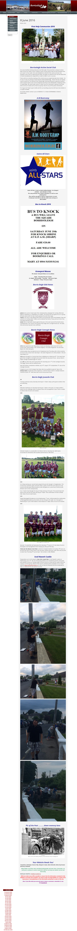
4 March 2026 (8, 928)
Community (35, 12)
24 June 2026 (8, 904)
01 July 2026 (8, 902)
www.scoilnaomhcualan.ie (31, 565)
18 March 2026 (8, 925)
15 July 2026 (8, 899)
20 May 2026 (8, 911)
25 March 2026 (8, 923)
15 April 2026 (8, 919)
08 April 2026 (8, 920)
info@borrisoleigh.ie (36, 874)
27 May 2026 (8, 910)
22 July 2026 (8, 898)
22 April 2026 (8, 917)
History (26, 12)
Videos (11, 25)
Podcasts (12, 27)
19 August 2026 (8, 892)
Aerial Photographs (13, 21)
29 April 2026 (8, 916)
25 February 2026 (8, 929)
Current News (11, 12)
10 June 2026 (8, 907)
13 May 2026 (8, 913)
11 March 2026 (8, 926)
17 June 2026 (8, 905)
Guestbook (12, 30)
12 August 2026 (8, 893)
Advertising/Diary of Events (49, 12)
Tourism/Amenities (62, 12)
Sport (18, 12)
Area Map (12, 23)
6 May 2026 (8, 914)
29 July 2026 (8, 896)
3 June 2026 (8, 908)
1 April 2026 (8, 922)
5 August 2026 (8, 895)
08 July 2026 (8, 901)
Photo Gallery (13, 18)
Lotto (4, 15)
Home (4, 12)
